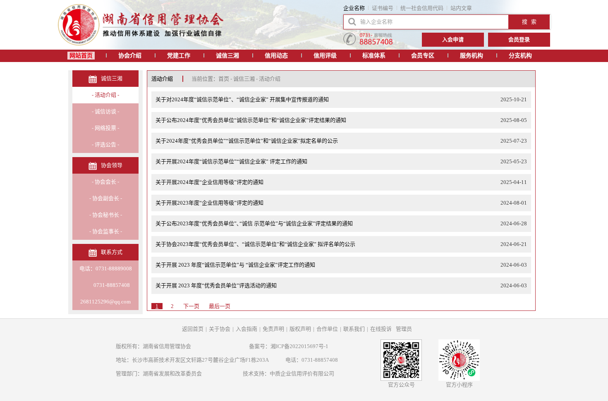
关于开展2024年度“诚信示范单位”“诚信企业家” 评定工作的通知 (231, 161)
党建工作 (178, 56)
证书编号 (382, 8)
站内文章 (461, 8)
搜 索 (529, 22)
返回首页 (192, 329)
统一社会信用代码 (421, 8)
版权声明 (300, 329)
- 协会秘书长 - (105, 215)
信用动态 (276, 56)
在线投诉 (381, 329)
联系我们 (354, 329)
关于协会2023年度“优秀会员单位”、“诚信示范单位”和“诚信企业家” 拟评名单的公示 (255, 244)
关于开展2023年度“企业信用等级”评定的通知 (209, 203)
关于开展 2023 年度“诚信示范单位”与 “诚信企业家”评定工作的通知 (235, 265)
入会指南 (246, 329)
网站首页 (81, 56)
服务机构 (471, 56)
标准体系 (373, 56)
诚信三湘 (227, 56)
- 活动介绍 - (105, 95)
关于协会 (219, 329)
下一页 (191, 306)
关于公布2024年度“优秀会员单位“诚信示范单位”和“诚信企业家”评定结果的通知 (251, 120)
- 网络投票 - (105, 128)
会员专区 (422, 56)
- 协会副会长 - (105, 198)
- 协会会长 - (105, 182)
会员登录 (519, 39)
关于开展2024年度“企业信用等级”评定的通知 (209, 182)
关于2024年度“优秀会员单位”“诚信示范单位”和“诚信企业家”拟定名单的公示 (247, 141)
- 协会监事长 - (105, 231)
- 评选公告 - (105, 144)
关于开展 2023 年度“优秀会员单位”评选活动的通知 (216, 285)
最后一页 (219, 306)
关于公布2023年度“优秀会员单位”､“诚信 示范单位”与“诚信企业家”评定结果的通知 (254, 223)
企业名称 (354, 8)
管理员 (404, 329)
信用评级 (325, 56)
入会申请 (453, 39)
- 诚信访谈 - (105, 111)
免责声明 (273, 329)
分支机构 (520, 56)
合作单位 (327, 329)
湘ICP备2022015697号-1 (299, 346)
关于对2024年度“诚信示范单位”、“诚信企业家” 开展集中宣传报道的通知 (242, 99)
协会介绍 (129, 56)
